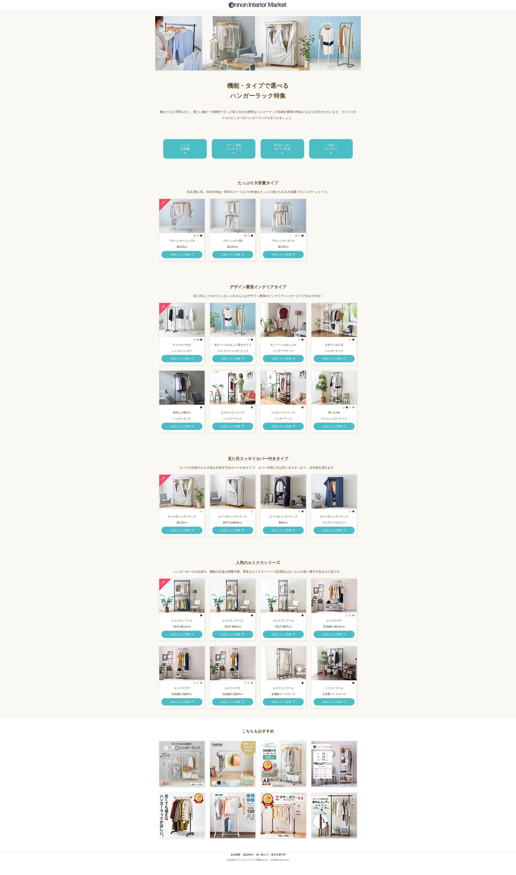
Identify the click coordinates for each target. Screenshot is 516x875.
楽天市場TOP (278, 854)
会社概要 (235, 854)
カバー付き (282, 147)
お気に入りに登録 (180, 254)
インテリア (234, 147)
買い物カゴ (262, 854)
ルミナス (331, 147)
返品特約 (248, 854)
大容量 (185, 147)
